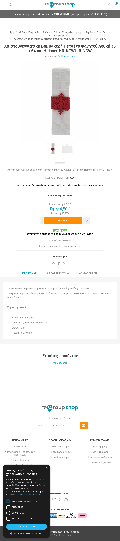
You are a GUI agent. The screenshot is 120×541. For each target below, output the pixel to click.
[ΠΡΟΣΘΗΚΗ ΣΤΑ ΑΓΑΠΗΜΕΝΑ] (86, 220)
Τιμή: (54, 209)
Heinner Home (68, 56)
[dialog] (26, 501)
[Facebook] (60, 499)
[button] (26, 533)
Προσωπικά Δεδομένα (100, 457)
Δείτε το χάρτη (96, 185)
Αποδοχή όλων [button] (26, 526)
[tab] (30, 273)
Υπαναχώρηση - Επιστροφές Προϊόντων (20, 453)
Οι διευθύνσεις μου (60, 457)
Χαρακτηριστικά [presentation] (58, 273)
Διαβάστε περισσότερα (30, 494)
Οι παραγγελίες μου (60, 452)
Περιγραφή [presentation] (29, 273)
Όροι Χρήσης (100, 446)
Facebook (59, 263)
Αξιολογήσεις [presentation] (88, 273)
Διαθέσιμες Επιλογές (60, 195)
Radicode (57, 531)
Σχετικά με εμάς (99, 452)
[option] (53, 148)
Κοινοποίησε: (60, 256)
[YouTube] (65, 499)
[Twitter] (54, 499)
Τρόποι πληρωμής (20, 460)
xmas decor (58, 362)
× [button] (46, 468)
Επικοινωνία (20, 446)
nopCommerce (71, 531)
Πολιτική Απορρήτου (100, 462)
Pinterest (64, 263)
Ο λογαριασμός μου (60, 446)
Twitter (53, 263)
